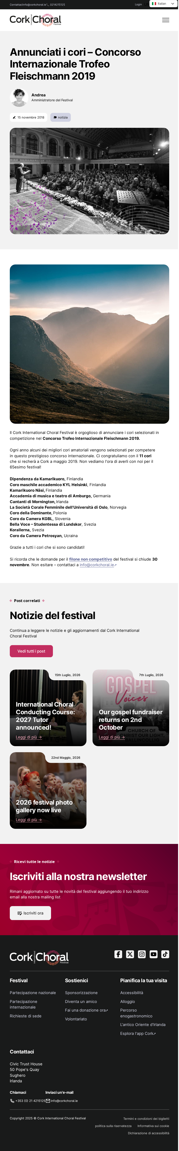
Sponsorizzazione (81, 992)
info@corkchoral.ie (34, 4)
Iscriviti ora (33, 913)
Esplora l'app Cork (136, 1033)
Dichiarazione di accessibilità (148, 1133)
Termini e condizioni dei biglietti (146, 1119)
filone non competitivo (90, 559)
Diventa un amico (81, 1001)
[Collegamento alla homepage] (35, 20)
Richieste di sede (25, 1016)
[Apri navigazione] (165, 20)
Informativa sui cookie (153, 1126)
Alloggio (127, 1001)
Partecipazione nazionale (33, 992)
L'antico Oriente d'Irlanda (142, 1024)
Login (138, 4)
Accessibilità (131, 992)
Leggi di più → (29, 737)
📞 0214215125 (55, 4)
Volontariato (76, 1019)
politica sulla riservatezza (113, 1126)
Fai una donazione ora (85, 1010)
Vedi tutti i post (31, 651)
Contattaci (16, 4)
